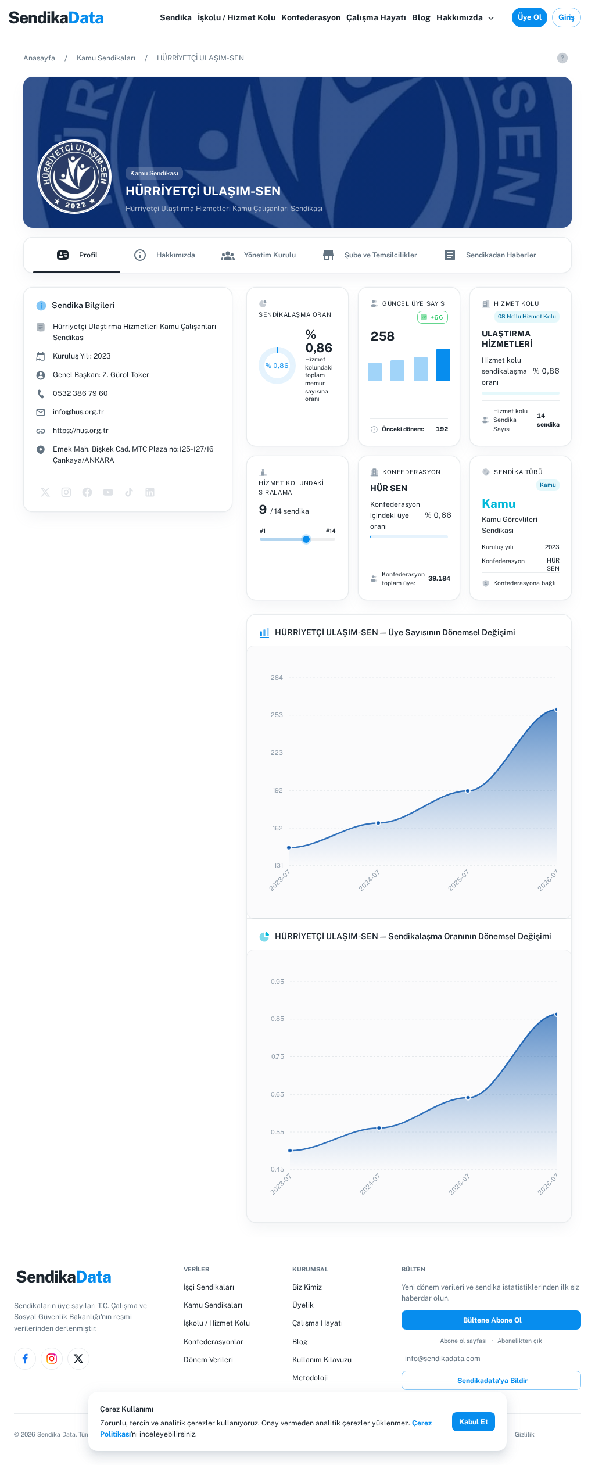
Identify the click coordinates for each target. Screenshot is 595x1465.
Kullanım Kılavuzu (322, 1359)
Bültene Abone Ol (492, 1320)
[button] (466, 17)
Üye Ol (530, 17)
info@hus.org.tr (78, 411)
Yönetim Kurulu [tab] (270, 254)
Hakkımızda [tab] (175, 254)
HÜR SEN (388, 488)
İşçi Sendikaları (209, 1287)
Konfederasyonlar (213, 1341)
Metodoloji (310, 1377)
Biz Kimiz (307, 1287)
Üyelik (303, 1305)
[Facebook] (25, 1359)
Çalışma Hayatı (317, 1323)
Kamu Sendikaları (106, 57)
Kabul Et (473, 1421)
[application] (409, 782)
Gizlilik (525, 1434)
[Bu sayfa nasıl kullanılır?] (562, 58)
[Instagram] (52, 1359)
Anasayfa (39, 57)
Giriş (566, 17)
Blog (300, 1341)
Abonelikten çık (519, 1340)
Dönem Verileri (208, 1359)
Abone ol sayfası (463, 1340)
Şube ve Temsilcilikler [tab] (381, 254)
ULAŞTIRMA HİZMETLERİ (507, 339)
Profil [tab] (88, 254)
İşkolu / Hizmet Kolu (217, 1323)
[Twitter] (78, 1359)
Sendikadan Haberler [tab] (501, 254)
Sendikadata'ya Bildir (492, 1380)
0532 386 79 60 (80, 393)
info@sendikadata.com (443, 1358)
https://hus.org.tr (81, 430)
